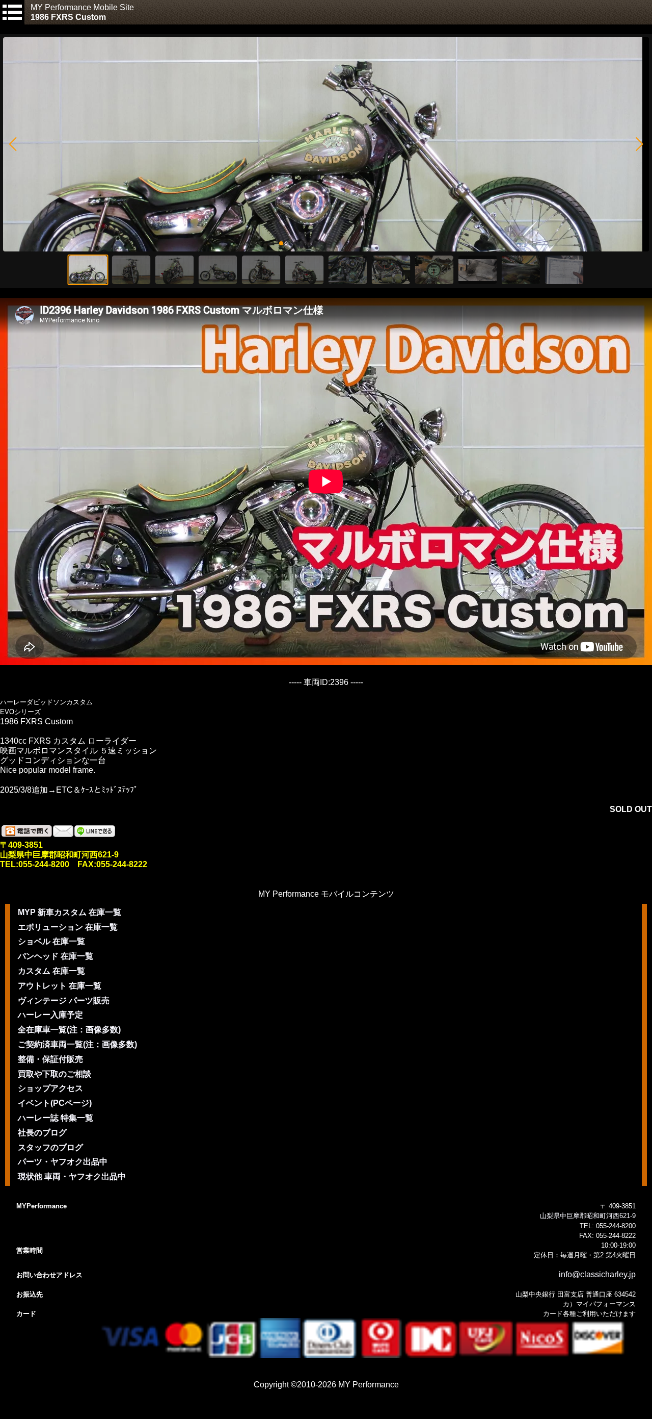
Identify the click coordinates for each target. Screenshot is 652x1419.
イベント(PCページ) (55, 1103)
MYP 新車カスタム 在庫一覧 (69, 912)
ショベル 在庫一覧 (51, 941)
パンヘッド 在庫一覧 (55, 956)
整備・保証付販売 (50, 1059)
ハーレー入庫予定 (50, 1014)
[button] (12, 144)
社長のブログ (42, 1132)
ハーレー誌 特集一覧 (55, 1117)
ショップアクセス (50, 1088)
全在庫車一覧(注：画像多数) (69, 1029)
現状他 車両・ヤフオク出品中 (72, 1176)
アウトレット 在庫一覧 (59, 985)
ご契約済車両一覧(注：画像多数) (77, 1044)
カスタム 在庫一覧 (51, 971)
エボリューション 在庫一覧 (68, 927)
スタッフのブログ (50, 1147)
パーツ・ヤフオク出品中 (62, 1161)
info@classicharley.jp (597, 1274)
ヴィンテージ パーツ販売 (64, 1000)
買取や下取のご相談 (54, 1074)
